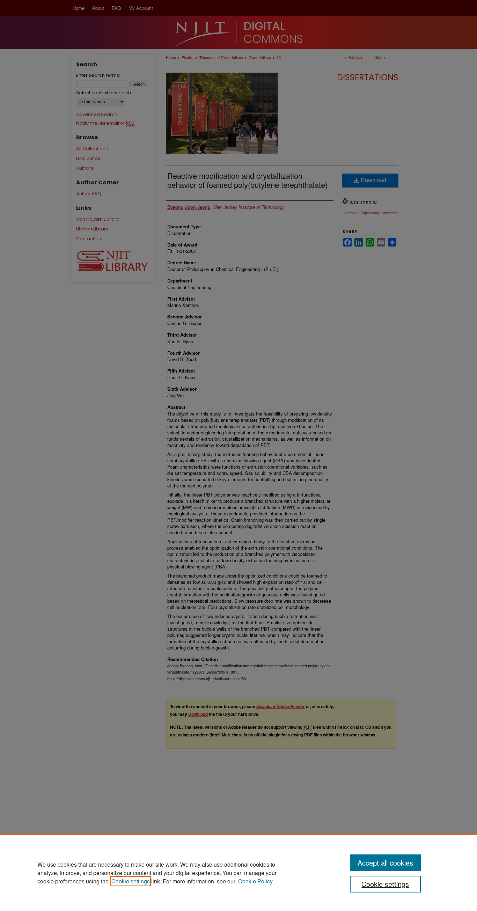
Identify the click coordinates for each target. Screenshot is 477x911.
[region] (238, 872)
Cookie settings (130, 881)
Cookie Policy (255, 881)
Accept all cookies (385, 863)
